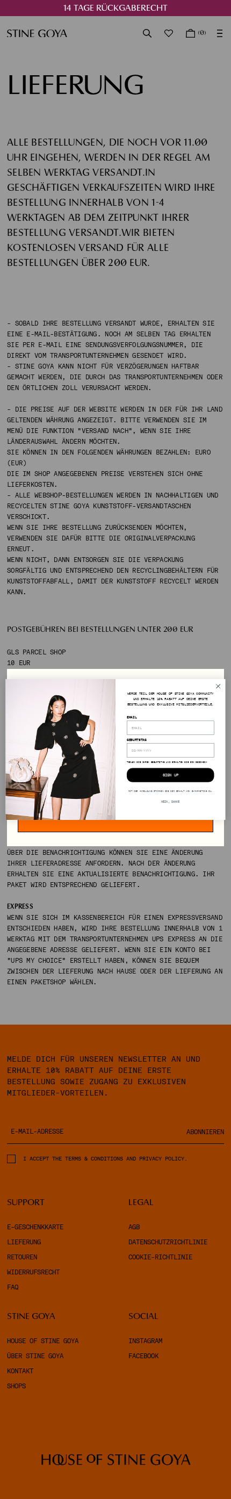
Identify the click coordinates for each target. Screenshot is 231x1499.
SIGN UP (170, 775)
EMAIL (131, 717)
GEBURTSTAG (137, 739)
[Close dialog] (218, 686)
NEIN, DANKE (170, 801)
